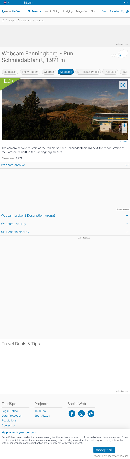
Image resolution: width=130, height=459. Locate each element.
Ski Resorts (34, 11)
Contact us (9, 425)
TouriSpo (40, 411)
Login (29, 2)
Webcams (66, 71)
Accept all (104, 450)
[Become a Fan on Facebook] (72, 413)
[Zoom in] (124, 125)
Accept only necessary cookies (110, 455)
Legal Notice (10, 411)
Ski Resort (10, 71)
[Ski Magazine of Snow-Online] (91, 413)
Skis (93, 11)
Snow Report (30, 71)
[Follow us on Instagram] (81, 413)
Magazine (81, 11)
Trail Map (110, 71)
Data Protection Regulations (11, 418)
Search (122, 11)
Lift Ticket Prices (88, 71)
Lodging (68, 11)
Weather (49, 71)
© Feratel (124, 142)
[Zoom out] (124, 130)
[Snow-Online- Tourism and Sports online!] (4, 20)
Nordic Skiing (52, 11)
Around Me (127, 11)
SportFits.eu (42, 415)
